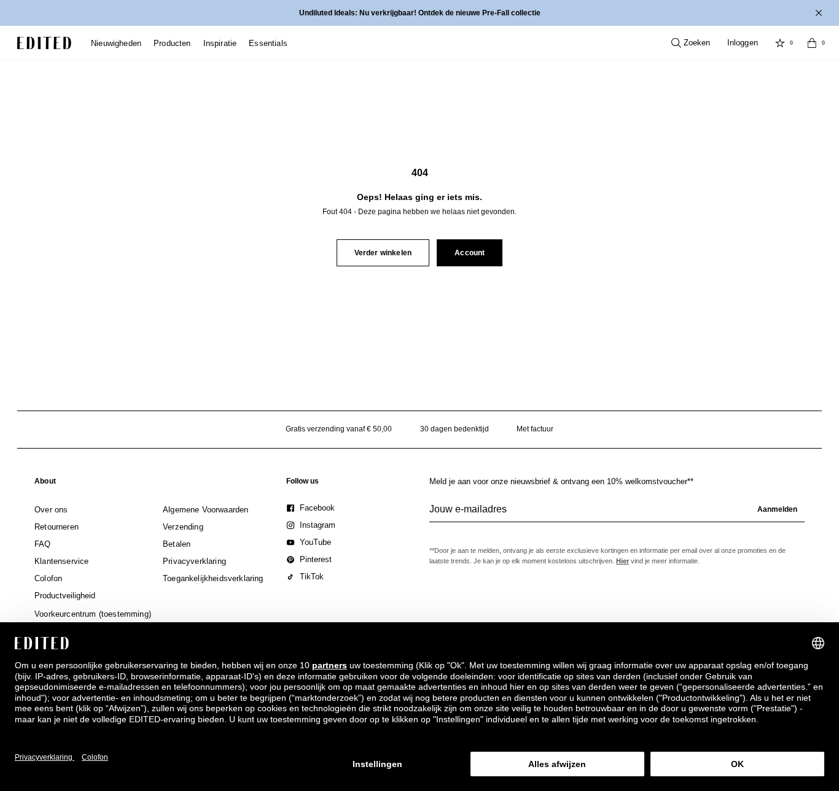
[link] (45, 483)
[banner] (419, 13)
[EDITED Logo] (44, 43)
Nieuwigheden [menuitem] (116, 43)
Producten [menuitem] (172, 43)
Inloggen (742, 43)
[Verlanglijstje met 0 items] (780, 43)
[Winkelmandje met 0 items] (812, 43)
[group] (617, 514)
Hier (622, 561)
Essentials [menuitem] (268, 43)
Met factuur (535, 429)
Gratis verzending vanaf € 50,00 (339, 429)
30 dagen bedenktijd (454, 429)
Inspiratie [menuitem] (220, 43)
